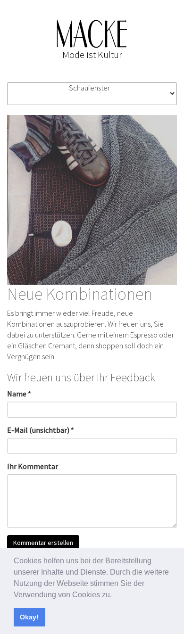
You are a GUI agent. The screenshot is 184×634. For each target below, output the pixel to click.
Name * (19, 393)
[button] (115, 595)
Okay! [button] (29, 617)
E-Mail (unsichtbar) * (40, 430)
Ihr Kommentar (32, 466)
